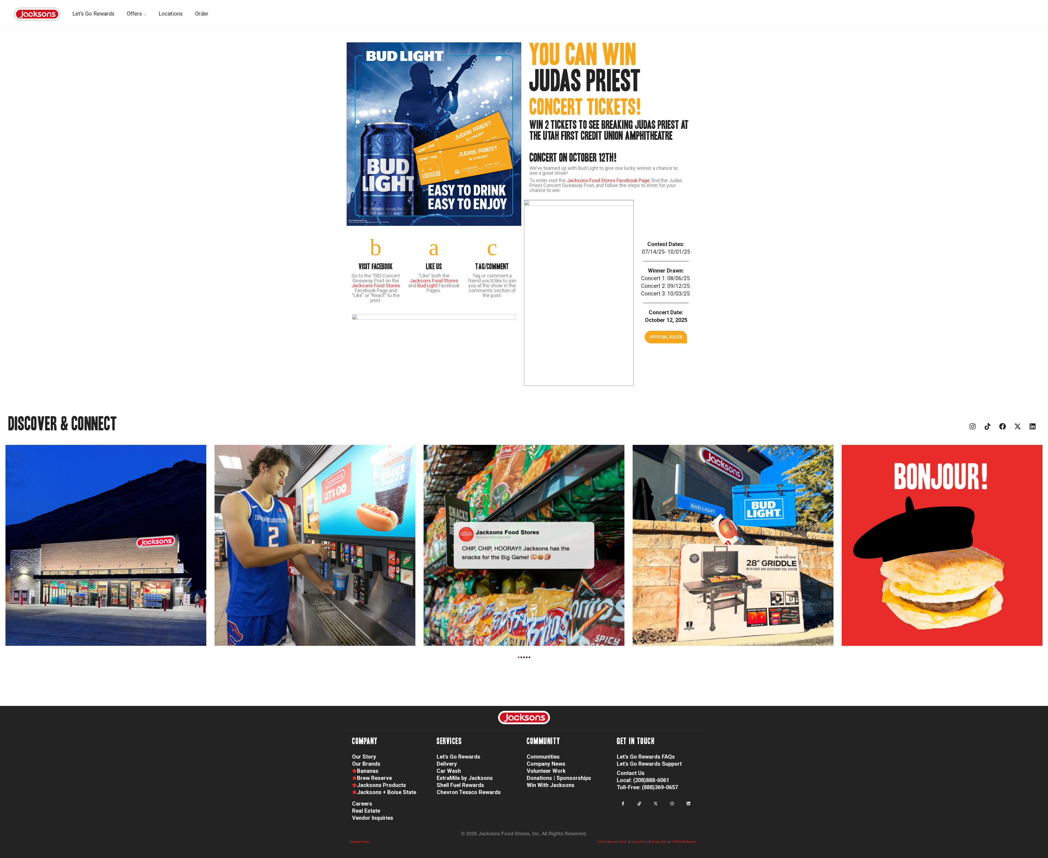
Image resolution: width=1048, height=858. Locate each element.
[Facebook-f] (623, 803)
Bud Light (427, 285)
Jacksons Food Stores (376, 285)
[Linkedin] (1032, 426)
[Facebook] (1002, 426)
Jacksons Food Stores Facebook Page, (609, 180)
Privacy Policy (660, 841)
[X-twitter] (1017, 426)
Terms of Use (639, 841)
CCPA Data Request (684, 841)
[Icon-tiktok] (987, 426)
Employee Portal (359, 841)
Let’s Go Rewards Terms (612, 841)
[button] (666, 337)
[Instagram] (972, 426)
